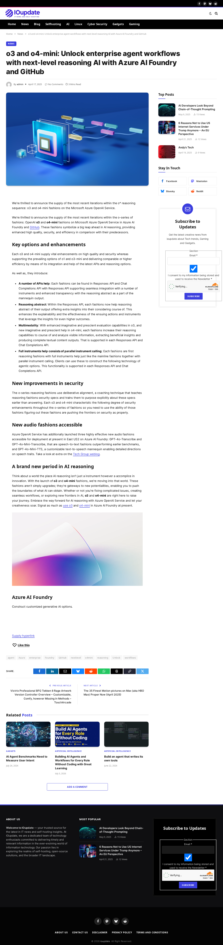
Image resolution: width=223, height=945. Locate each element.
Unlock (116, 657)
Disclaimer (99, 932)
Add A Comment (77, 786)
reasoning (102, 657)
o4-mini (84, 505)
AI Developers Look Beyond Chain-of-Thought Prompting (196, 107)
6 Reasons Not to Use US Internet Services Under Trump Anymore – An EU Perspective (194, 128)
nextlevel (76, 657)
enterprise (35, 657)
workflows (130, 657)
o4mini (89, 657)
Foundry (49, 657)
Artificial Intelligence (68, 751)
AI (67, 24)
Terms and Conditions (152, 932)
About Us (61, 932)
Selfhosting (53, 24)
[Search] (216, 13)
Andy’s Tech (186, 147)
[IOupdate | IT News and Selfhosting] (22, 13)
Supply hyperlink (23, 635)
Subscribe (193, 296)
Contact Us (80, 932)
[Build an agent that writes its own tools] (126, 734)
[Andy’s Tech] (166, 151)
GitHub (34, 227)
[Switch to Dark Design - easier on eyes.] (210, 13)
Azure (22, 657)
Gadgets (118, 24)
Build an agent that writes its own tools (123, 758)
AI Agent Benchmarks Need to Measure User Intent (26, 758)
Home (12, 24)
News (25, 24)
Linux (78, 24)
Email (194, 255)
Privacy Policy (122, 932)
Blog (37, 24)
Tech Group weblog (86, 454)
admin (20, 84)
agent (11, 657)
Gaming (134, 24)
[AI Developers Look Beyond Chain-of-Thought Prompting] (166, 109)
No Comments (55, 84)
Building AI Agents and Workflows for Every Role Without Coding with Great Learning (73, 762)
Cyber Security (97, 24)
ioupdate (105, 941)
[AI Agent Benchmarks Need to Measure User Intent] (28, 734)
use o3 (68, 505)
